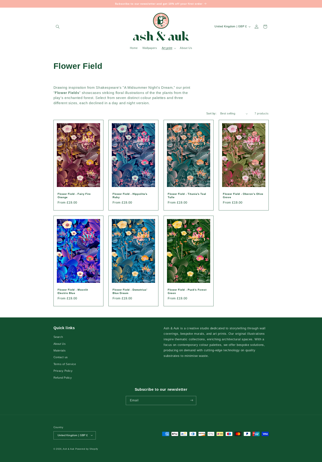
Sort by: (211, 113)
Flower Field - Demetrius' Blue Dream (130, 291)
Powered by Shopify (86, 449)
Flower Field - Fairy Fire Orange (74, 195)
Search (58, 337)
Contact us (60, 357)
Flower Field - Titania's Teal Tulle (187, 195)
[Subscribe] (191, 400)
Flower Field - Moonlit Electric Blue (73, 291)
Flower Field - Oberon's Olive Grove (243, 195)
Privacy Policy (63, 371)
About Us (59, 343)
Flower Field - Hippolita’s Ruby (130, 195)
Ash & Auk (68, 449)
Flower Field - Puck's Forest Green (187, 291)
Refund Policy (62, 377)
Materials (59, 350)
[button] (57, 26)
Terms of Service (64, 364)
